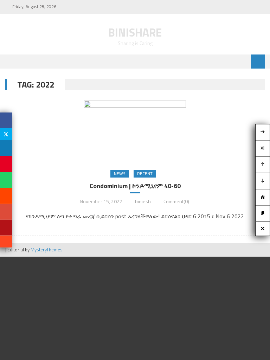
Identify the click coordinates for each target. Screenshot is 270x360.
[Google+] (6, 212)
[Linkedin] (6, 148)
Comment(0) (176, 201)
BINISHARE (135, 32)
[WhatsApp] (6, 180)
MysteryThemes (47, 249)
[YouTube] (6, 228)
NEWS (120, 173)
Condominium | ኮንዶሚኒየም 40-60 (135, 186)
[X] (6, 134)
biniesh (143, 201)
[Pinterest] (6, 164)
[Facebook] (6, 120)
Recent (145, 173)
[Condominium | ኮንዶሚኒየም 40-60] (134, 131)
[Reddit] (6, 196)
